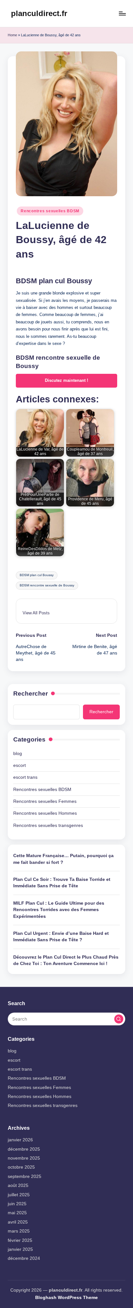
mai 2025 (17, 1212)
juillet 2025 (19, 1194)
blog (17, 753)
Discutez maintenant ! (66, 380)
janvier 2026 (20, 1139)
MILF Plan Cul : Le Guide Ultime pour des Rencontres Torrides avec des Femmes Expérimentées (58, 910)
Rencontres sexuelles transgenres (48, 825)
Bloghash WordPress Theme (66, 1297)
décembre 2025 (24, 1149)
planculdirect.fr (39, 13)
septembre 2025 (24, 1176)
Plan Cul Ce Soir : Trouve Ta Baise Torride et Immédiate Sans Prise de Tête (61, 882)
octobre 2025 (21, 1167)
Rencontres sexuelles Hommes (45, 813)
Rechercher (30, 693)
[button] (36, 612)
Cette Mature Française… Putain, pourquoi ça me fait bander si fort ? (63, 859)
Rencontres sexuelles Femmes (45, 801)
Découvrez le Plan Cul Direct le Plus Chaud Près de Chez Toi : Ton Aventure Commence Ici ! (65, 960)
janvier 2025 (20, 1249)
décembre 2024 (24, 1258)
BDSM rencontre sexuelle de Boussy (47, 585)
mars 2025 (19, 1231)
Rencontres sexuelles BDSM (50, 211)
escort (19, 765)
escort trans (25, 777)
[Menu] (122, 13)
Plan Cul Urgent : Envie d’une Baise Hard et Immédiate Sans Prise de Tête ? (61, 936)
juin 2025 (17, 1203)
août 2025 (18, 1185)
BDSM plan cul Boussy (37, 575)
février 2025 (20, 1240)
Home (12, 35)
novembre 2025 (24, 1158)
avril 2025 (18, 1222)
